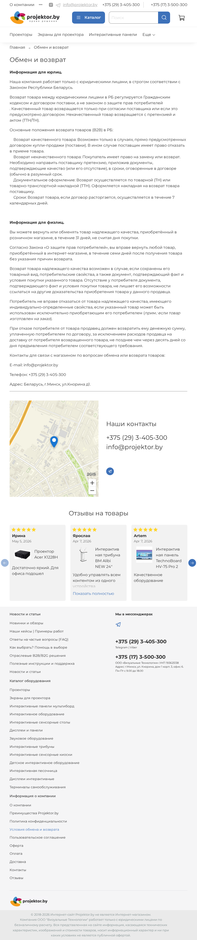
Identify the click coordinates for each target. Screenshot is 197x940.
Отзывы (16, 878)
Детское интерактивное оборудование (45, 763)
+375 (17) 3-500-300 (169, 4)
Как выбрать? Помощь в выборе (38, 647)
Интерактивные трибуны (32, 746)
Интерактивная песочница (33, 771)
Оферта (16, 845)
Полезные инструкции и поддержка (42, 663)
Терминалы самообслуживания (38, 787)
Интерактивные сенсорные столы (40, 722)
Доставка (18, 862)
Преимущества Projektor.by (34, 813)
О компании (22, 4)
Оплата (16, 853)
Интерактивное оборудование (37, 714)
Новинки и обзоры (26, 623)
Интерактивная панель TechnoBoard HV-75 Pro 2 (169, 558)
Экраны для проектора (61, 34)
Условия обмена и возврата (34, 829)
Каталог (93, 17)
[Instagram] (51, 5)
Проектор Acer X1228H (46, 554)
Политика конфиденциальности (38, 821)
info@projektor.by (80, 4)
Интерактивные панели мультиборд (42, 706)
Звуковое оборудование (31, 738)
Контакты (18, 870)
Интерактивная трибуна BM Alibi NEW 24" (107, 558)
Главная (17, 47)
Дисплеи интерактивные (32, 779)
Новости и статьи (25, 672)
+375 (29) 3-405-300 (121, 4)
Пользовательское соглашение (38, 837)
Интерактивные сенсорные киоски (41, 754)
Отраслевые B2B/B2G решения (38, 655)
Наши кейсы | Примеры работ (37, 631)
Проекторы (21, 34)
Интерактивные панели (113, 34)
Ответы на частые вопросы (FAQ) (39, 639)
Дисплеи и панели (26, 730)
